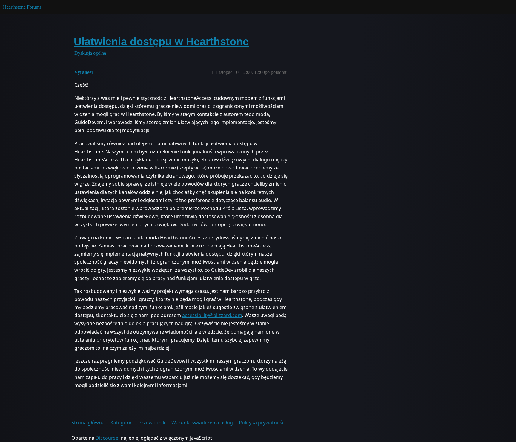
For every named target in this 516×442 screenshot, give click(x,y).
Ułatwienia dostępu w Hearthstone (161, 41)
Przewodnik (152, 422)
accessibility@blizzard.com (212, 315)
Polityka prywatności (262, 422)
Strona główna (88, 422)
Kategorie (121, 422)
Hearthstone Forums (22, 7)
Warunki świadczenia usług (202, 422)
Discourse (107, 438)
